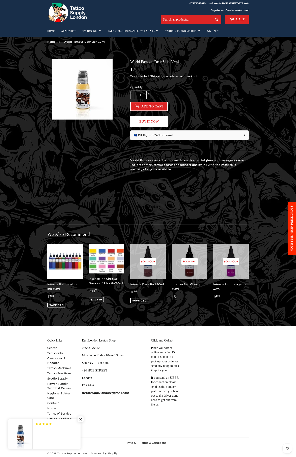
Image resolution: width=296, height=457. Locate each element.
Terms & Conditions (153, 442)
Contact (53, 403)
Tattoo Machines (59, 368)
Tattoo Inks (91, 31)
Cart (240, 19)
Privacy (131, 442)
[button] (81, 419)
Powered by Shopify (104, 453)
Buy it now (149, 121)
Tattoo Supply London (72, 453)
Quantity (136, 87)
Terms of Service (59, 413)
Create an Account (237, 10)
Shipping (157, 76)
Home (51, 31)
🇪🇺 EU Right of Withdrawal (189, 135)
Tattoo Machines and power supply (132, 31)
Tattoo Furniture (59, 373)
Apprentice (68, 31)
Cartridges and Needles (181, 31)
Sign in (215, 10)
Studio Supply (57, 378)
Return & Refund (59, 419)
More (212, 31)
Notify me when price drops (291, 228)
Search (52, 348)
